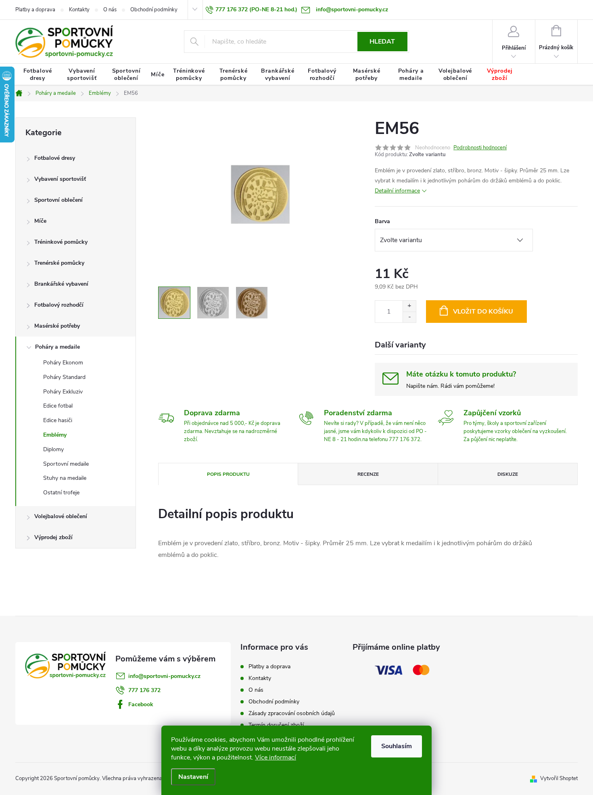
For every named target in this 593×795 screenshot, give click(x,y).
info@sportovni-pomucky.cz (164, 676)
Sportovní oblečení (58, 200)
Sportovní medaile (66, 464)
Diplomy (53, 449)
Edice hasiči (57, 420)
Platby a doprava (35, 9)
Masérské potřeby (57, 326)
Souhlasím (396, 746)
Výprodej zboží (53, 537)
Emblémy (55, 435)
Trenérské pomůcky (59, 263)
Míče (40, 221)
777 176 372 (144, 690)
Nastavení (193, 776)
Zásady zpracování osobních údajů (291, 713)
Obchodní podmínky (153, 9)
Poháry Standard (64, 377)
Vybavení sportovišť (60, 179)
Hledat (382, 41)
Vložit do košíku (483, 311)
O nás (110, 9)
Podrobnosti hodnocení (480, 147)
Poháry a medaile (57, 347)
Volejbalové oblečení (60, 516)
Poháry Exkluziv (63, 391)
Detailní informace (397, 191)
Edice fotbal (58, 406)
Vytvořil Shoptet (559, 778)
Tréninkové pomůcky (61, 242)
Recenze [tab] (368, 474)
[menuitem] (37, 75)
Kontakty (79, 9)
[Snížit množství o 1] (409, 317)
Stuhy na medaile (64, 478)
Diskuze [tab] (507, 474)
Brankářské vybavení (61, 284)
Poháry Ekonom (63, 362)
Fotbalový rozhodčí (59, 305)
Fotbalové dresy (54, 158)
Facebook (140, 704)
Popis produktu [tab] (228, 474)
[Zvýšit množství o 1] (409, 306)
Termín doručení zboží (276, 725)
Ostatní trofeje (61, 492)
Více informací (275, 757)
